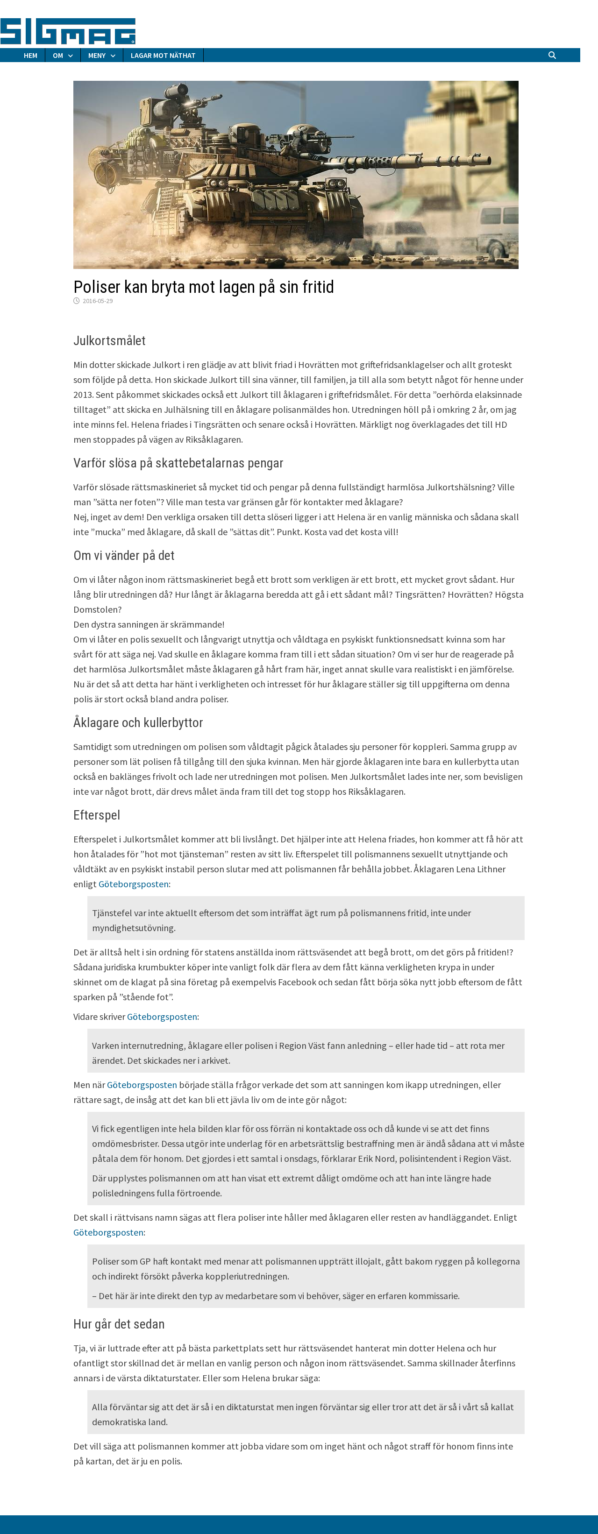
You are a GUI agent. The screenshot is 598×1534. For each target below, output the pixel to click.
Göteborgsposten (134, 884)
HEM (30, 55)
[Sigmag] (68, 29)
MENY (97, 55)
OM (58, 55)
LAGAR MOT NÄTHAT (163, 55)
